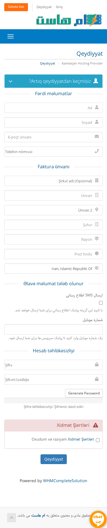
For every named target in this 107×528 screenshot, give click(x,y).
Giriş (59, 7)
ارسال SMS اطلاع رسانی (84, 295)
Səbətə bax (16, 7)
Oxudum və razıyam (63, 440)
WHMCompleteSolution (65, 481)
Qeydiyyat (44, 7)
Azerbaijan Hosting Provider (82, 64)
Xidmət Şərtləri (81, 440)
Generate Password (84, 393)
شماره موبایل (93, 320)
